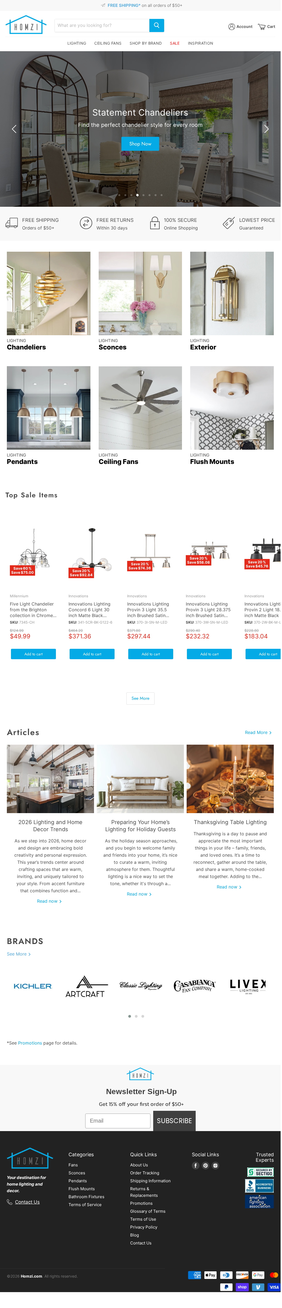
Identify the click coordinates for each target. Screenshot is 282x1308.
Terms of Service (85, 1204)
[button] (129, 1016)
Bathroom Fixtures (86, 1196)
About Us (139, 1165)
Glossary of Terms (148, 1211)
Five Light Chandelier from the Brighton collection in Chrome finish (32, 612)
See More (140, 698)
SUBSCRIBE (174, 1120)
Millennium (19, 596)
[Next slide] (265, 129)
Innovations (78, 596)
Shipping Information (150, 1180)
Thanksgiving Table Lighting (230, 822)
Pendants (78, 1180)
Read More (257, 732)
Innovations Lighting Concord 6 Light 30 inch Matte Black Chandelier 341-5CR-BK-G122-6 (90, 615)
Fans (73, 1165)
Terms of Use (143, 1219)
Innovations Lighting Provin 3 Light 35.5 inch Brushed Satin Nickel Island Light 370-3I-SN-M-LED (148, 615)
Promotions (30, 1043)
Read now (48, 901)
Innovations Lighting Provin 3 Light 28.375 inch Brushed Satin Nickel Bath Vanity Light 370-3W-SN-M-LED (208, 618)
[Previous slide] (15, 129)
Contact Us (27, 1202)
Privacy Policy (143, 1227)
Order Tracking (144, 1172)
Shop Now (140, 143)
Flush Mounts (82, 1188)
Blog (134, 1235)
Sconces (77, 1172)
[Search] (156, 25)
